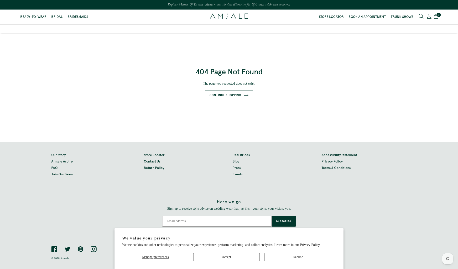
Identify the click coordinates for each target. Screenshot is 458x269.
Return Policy (154, 168)
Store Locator (331, 17)
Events (238, 174)
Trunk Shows (402, 17)
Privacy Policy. (310, 245)
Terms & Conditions (336, 168)
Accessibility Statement (339, 155)
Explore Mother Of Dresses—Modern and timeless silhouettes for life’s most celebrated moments (229, 4)
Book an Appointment (367, 17)
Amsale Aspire (62, 161)
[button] (436, 17)
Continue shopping (225, 95)
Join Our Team (62, 174)
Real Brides (241, 155)
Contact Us (152, 161)
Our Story (58, 155)
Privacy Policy (332, 161)
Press (237, 168)
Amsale (65, 258)
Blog (236, 161)
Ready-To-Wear (33, 17)
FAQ (54, 168)
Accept (226, 257)
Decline (298, 257)
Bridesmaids (78, 17)
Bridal (57, 17)
